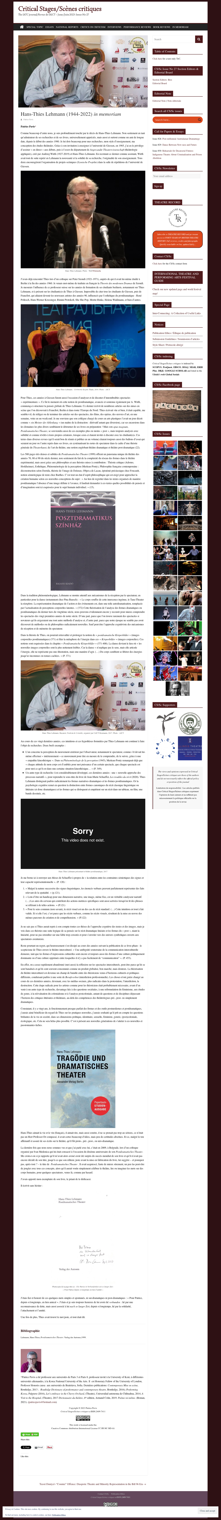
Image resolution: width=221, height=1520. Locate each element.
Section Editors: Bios (162, 79)
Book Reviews (161, 27)
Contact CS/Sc (103, 1493)
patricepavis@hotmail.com (42, 1402)
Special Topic (35, 27)
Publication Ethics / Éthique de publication (174, 333)
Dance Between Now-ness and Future (179, 144)
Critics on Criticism (93, 27)
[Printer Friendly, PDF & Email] (30, 1434)
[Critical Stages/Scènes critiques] (21, 27)
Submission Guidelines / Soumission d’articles (176, 339)
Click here (157, 58)
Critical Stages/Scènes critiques (60, 9)
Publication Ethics (118, 1493)
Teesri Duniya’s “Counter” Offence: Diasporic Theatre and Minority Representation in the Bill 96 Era (92, 1484)
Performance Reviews (137, 27)
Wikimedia (97, 270)
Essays (49, 27)
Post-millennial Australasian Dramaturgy (181, 138)
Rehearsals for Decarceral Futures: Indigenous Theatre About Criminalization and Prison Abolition (177, 154)
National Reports (67, 27)
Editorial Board (160, 83)
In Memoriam (180, 27)
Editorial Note (159, 100)
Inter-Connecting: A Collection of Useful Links (177, 313)
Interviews (114, 27)
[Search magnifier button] (199, 120)
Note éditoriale (174, 100)
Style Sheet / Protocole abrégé (168, 344)
